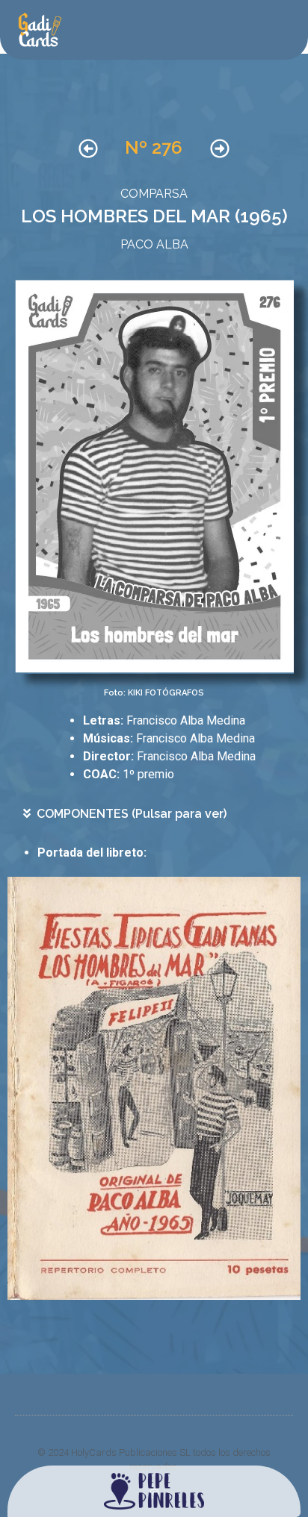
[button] (158, 813)
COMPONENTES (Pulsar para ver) (132, 814)
